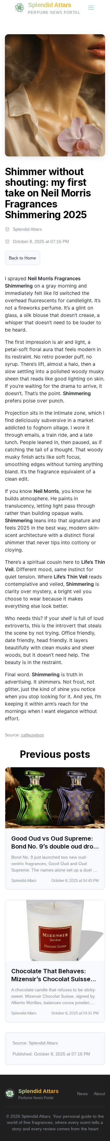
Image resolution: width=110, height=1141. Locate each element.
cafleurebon (32, 734)
